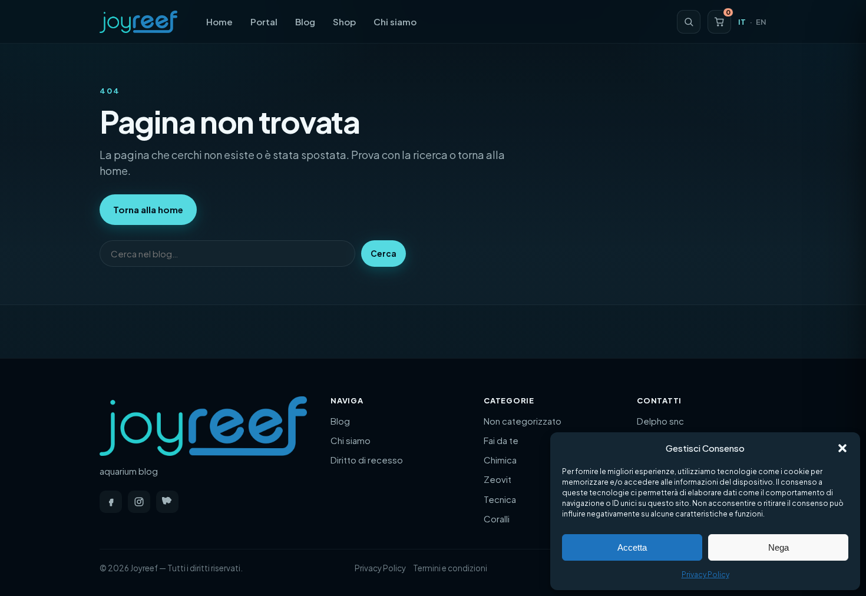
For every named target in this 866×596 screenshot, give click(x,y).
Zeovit (497, 479)
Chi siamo (395, 21)
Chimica (500, 459)
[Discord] (167, 502)
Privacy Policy (705, 574)
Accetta (632, 547)
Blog (305, 21)
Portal (263, 21)
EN (761, 22)
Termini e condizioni (450, 568)
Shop (344, 21)
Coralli (497, 518)
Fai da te (501, 440)
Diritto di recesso (366, 459)
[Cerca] (688, 22)
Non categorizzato (522, 420)
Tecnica (500, 499)
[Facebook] (111, 502)
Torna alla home (148, 209)
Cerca (383, 254)
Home (219, 21)
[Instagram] (139, 502)
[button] (842, 448)
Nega (778, 547)
